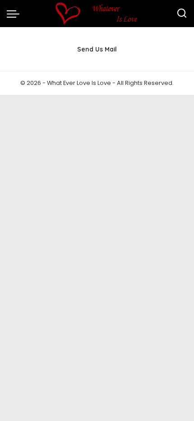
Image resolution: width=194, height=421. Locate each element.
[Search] (181, 13)
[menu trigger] (15, 13)
